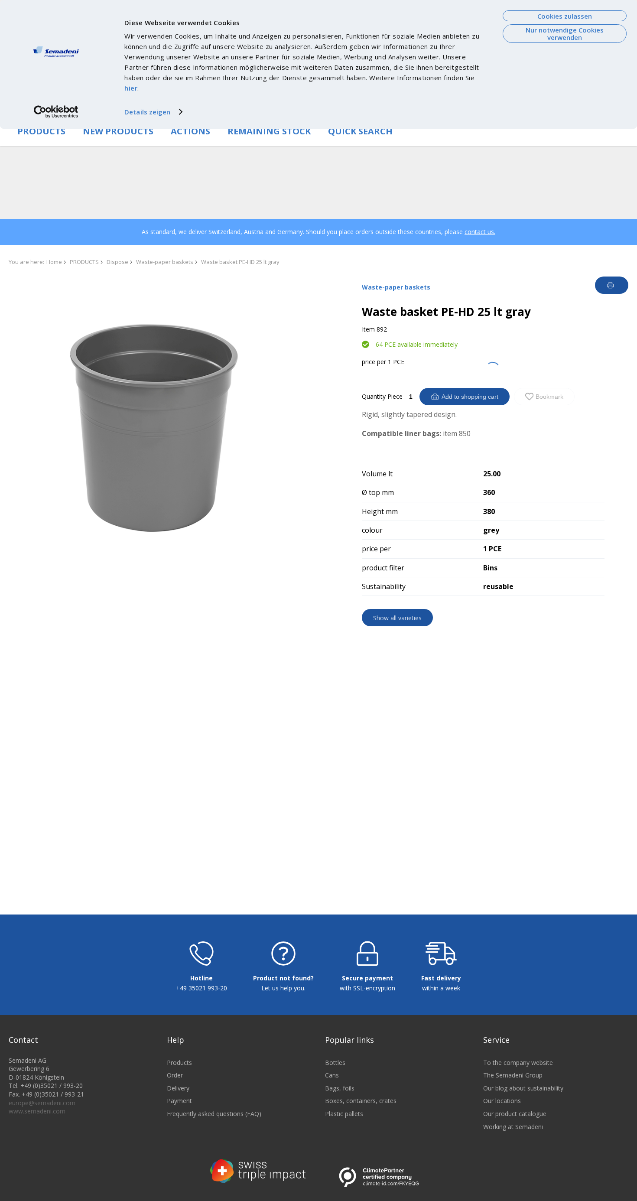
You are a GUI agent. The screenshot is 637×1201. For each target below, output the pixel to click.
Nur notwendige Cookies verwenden (565, 34)
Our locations (502, 1101)
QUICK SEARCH (360, 131)
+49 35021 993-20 (201, 988)
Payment (179, 1101)
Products (179, 1062)
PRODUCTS (41, 131)
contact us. (480, 232)
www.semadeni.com (37, 1111)
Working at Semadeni (513, 1127)
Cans (332, 1075)
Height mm (380, 511)
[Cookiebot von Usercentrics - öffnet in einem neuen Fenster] (56, 111)
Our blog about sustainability (523, 1088)
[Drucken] (611, 285)
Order (175, 1075)
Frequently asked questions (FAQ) (214, 1114)
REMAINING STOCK (269, 131)
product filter (383, 568)
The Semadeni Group (513, 1075)
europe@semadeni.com (42, 1103)
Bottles (335, 1062)
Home (54, 262)
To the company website (518, 1062)
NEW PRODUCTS (118, 131)
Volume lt (377, 473)
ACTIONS (190, 131)
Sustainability (384, 586)
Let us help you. (283, 988)
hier (130, 88)
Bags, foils (339, 1088)
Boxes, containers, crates (360, 1101)
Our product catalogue (514, 1114)
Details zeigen (147, 111)
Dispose (117, 262)
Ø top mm (378, 492)
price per (374, 362)
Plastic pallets (344, 1114)
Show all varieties (397, 618)
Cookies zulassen (564, 16)
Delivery (178, 1088)
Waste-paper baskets (164, 262)
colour (372, 530)
